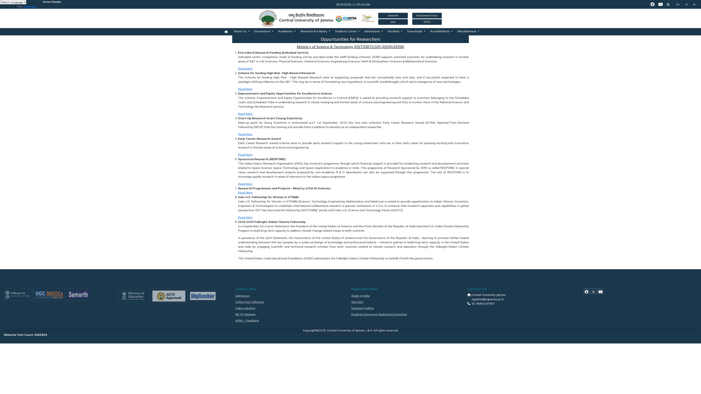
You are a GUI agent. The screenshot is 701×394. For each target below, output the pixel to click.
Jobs (393, 22)
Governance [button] (262, 31)
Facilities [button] (394, 31)
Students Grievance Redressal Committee (379, 314)
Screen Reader (52, 1)
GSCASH (357, 302)
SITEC (427, 22)
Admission (242, 296)
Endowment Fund (427, 15)
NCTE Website (245, 314)
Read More (245, 68)
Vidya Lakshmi (245, 308)
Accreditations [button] (440, 31)
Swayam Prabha (362, 308)
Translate (30, 6)
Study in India (360, 296)
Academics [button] (286, 31)
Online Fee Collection (249, 302)
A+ (678, 4)
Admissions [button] (372, 31)
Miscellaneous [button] (467, 31)
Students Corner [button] (346, 31)
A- (694, 4)
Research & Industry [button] (314, 31)
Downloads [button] (415, 31)
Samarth (393, 15)
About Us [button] (240, 31)
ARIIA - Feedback (247, 320)
